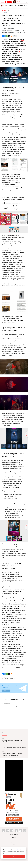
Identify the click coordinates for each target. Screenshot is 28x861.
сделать (17, 654)
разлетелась (5, 109)
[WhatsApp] (7, 36)
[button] (26, 212)
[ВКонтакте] (3, 36)
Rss (14, 844)
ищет (7, 105)
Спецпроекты (20, 5)
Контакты (14, 837)
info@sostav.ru (14, 832)
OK (14, 856)
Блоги (11, 5)
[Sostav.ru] (9, 1)
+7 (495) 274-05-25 (14, 834)
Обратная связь (14, 842)
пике (22, 39)
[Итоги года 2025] (14, 1)
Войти (3, 703)
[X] (9, 36)
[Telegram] (5, 36)
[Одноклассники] (11, 36)
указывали (17, 286)
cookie (16, 849)
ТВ (3, 732)
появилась (5, 103)
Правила (7, 703)
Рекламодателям (14, 839)
